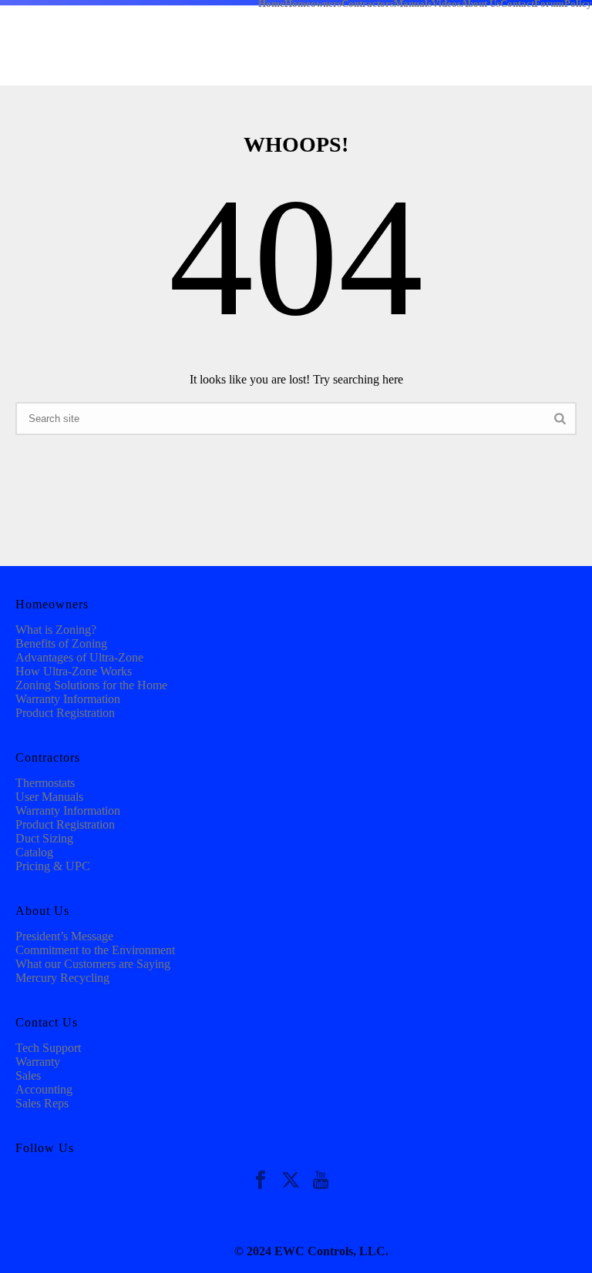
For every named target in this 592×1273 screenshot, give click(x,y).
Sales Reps (42, 1103)
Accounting (43, 1089)
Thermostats (45, 782)
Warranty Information (67, 698)
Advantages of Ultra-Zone (79, 657)
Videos (446, 3)
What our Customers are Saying (92, 963)
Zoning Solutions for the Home (91, 685)
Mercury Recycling (62, 977)
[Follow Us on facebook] (260, 1181)
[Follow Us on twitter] (290, 1181)
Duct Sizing (44, 838)
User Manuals (49, 796)
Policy (578, 3)
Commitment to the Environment (95, 949)
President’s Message (64, 936)
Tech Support (48, 1047)
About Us (480, 3)
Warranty (37, 1061)
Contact (517, 3)
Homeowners (312, 3)
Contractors (367, 3)
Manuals (413, 3)
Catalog (34, 852)
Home (271, 3)
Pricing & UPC (52, 866)
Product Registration (65, 712)
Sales (28, 1075)
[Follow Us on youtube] (320, 1181)
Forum (549, 3)
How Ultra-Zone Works (73, 671)
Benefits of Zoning (61, 643)
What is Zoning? (55, 629)
